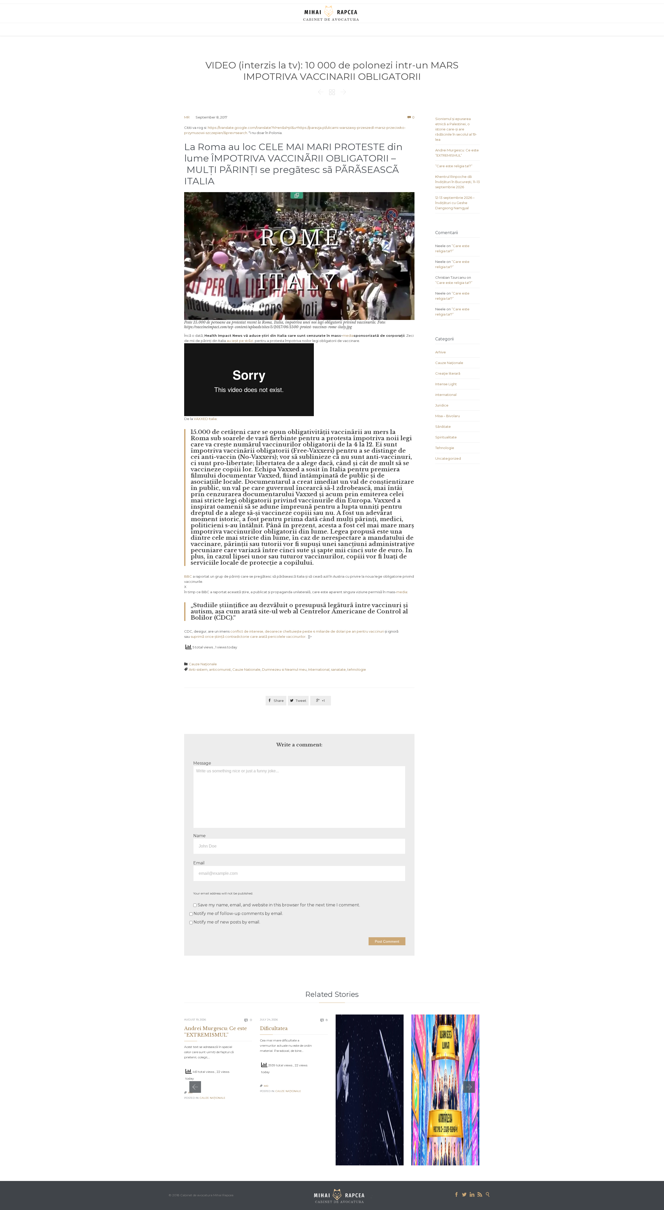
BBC (188, 576)
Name (199, 835)
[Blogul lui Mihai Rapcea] (332, 13)
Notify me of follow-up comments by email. (238, 913)
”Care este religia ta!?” (453, 166)
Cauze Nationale (246, 669)
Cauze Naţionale (203, 664)
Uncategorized (448, 458)
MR (187, 117)
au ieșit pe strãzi (240, 341)
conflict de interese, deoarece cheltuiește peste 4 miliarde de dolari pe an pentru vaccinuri (307, 631)
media (348, 335)
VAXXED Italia (205, 419)
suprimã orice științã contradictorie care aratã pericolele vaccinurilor (248, 636)
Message (202, 763)
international (446, 395)
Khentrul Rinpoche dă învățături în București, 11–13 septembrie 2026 (457, 181)
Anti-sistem (198, 669)
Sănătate (443, 426)
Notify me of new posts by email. (226, 922)
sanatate (338, 669)
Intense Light (446, 384)
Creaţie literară (447, 373)
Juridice (441, 405)
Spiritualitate (446, 437)
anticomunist (220, 669)
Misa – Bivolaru (447, 416)
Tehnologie (444, 448)
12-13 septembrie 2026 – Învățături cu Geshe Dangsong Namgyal (455, 202)
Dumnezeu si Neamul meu (284, 669)
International (318, 669)
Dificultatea (274, 1028)
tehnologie (356, 669)
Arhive (440, 352)
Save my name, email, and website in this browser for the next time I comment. (278, 905)
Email (199, 863)
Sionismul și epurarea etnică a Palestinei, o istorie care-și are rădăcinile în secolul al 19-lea (456, 129)
